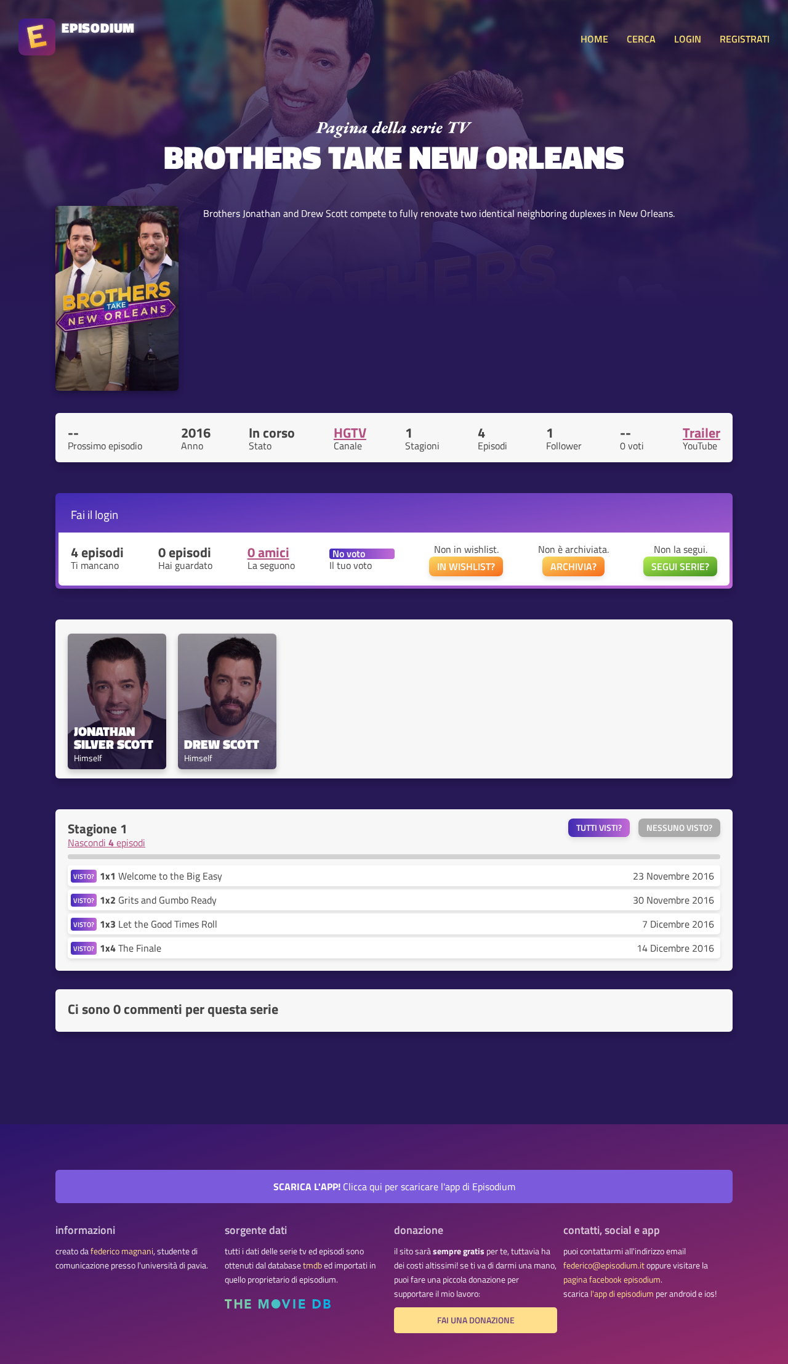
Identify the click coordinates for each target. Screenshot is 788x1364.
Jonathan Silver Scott (113, 738)
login (106, 514)
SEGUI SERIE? (680, 566)
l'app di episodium (622, 1294)
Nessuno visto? (679, 828)
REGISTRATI (745, 38)
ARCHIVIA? (573, 566)
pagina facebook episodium (612, 1279)
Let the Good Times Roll (158, 924)
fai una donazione (476, 1320)
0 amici (268, 552)
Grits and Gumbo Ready (158, 899)
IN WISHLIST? (466, 566)
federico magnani (121, 1251)
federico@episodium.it (604, 1265)
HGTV (350, 432)
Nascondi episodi (106, 842)
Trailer (701, 432)
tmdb (312, 1265)
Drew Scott (221, 744)
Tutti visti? (599, 828)
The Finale (130, 948)
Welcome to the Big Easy (161, 875)
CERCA (641, 38)
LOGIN (687, 38)
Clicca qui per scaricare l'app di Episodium (394, 1186)
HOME (594, 38)
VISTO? (83, 876)
